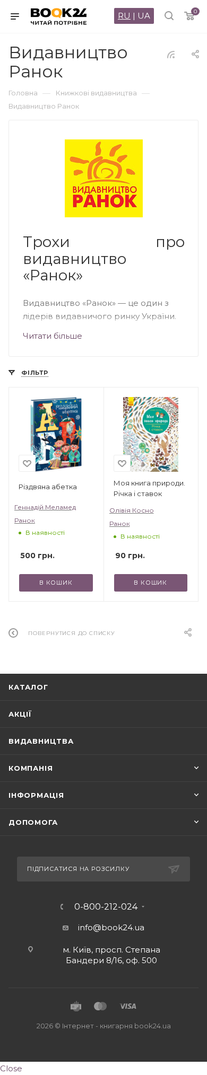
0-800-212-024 (105, 907)
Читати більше (52, 336)
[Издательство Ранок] (104, 178)
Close (11, 1068)
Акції (20, 714)
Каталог (28, 687)
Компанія (30, 768)
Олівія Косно (131, 510)
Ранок (24, 520)
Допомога (32, 822)
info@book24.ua (111, 927)
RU (124, 16)
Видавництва (41, 741)
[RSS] (171, 54)
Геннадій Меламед (45, 507)
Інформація (36, 795)
